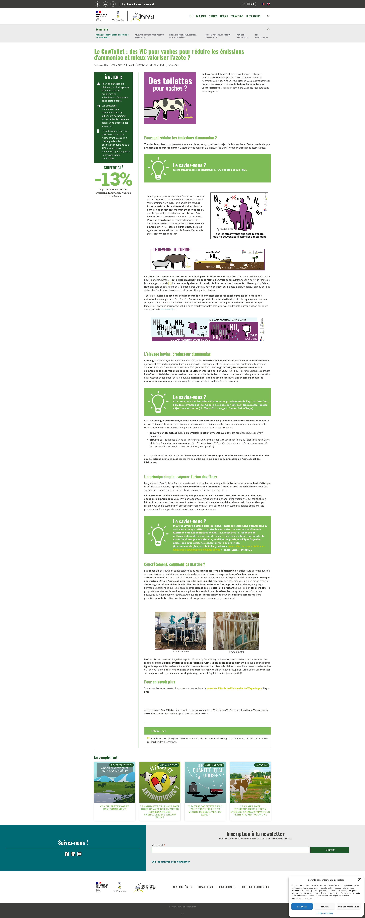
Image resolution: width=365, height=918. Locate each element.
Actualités (101, 64)
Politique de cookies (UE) (255, 887)
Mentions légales (182, 887)
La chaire (201, 16)
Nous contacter (227, 887)
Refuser (325, 906)
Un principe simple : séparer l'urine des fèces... (182, 36)
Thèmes (213, 16)
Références (158, 731)
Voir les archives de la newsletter (171, 861)
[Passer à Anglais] (268, 4)
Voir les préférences (348, 906)
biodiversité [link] (167, 309)
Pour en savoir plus (242, 36)
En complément (261, 36)
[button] (359, 879)
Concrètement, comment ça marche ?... (218, 36)
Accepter (302, 906)
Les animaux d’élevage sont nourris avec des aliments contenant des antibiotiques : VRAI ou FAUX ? (159, 812)
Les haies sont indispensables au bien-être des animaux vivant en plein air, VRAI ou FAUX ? (250, 810)
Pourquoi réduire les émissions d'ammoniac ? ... (112, 36)
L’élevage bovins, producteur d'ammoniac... (149, 36)
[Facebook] (97, 4)
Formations (237, 16)
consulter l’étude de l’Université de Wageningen (234, 688)
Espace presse (205, 887)
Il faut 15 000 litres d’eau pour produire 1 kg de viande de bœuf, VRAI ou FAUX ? (205, 810)
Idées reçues (253, 16)
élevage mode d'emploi (149, 64)
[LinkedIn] (73, 854)
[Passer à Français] (263, 4)
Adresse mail (158, 845)
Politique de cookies (325, 913)
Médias (224, 16)
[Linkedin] (105, 4)
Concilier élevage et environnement (114, 808)
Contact (250, 4)
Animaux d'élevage (122, 64)
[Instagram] (113, 4)
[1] (169, 283)
